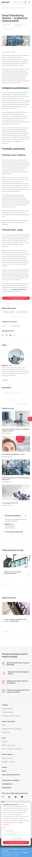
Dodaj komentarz (22, 403)
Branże (4, 725)
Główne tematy (6, 732)
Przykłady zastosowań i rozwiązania (11, 729)
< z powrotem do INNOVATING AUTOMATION (14, 8)
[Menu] (29, 2)
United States (7, 855)
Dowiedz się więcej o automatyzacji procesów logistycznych (17, 298)
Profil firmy (5, 741)
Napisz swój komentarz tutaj (12, 393)
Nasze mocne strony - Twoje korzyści (12, 749)
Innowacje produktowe (8, 712)
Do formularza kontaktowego (14, 532)
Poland (16, 855)
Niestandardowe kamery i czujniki (11, 716)
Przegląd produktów (7, 708)
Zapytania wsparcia (7, 758)
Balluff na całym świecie (8, 745)
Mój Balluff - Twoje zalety (8, 761)
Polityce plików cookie (10, 822)
